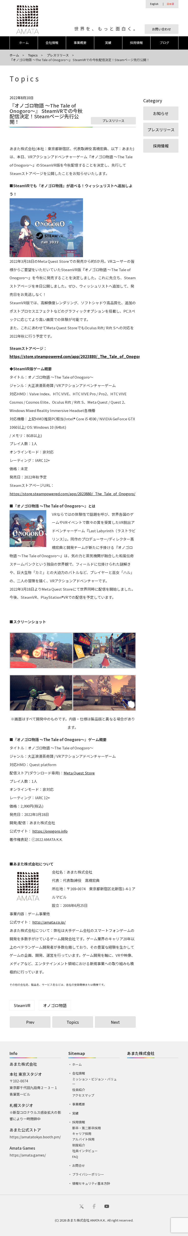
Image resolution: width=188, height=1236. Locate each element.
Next (115, 1022)
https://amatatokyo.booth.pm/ (35, 1136)
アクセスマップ (83, 1095)
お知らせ (161, 113)
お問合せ (78, 1165)
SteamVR (22, 1005)
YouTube (106, 1206)
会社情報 (52, 42)
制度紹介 (78, 1145)
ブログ (164, 42)
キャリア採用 (81, 1133)
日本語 (170, 4)
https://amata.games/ (28, 1155)
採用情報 (136, 42)
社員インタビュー (85, 1150)
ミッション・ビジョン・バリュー (94, 1081)
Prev (30, 1022)
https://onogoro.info (50, 831)
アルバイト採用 (83, 1139)
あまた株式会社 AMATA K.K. (86, 1220)
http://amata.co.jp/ (49, 922)
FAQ (75, 1156)
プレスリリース (113, 120)
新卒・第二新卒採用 (86, 1128)
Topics (73, 1022)
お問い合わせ (161, 29)
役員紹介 (78, 1089)
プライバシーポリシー (88, 1174)
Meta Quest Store (79, 772)
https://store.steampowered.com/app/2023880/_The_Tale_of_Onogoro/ (77, 356)
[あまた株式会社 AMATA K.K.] (24, 19)
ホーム (24, 42)
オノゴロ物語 (55, 1005)
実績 (108, 42)
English (154, 4)
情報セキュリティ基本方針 (91, 1183)
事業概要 (80, 42)
